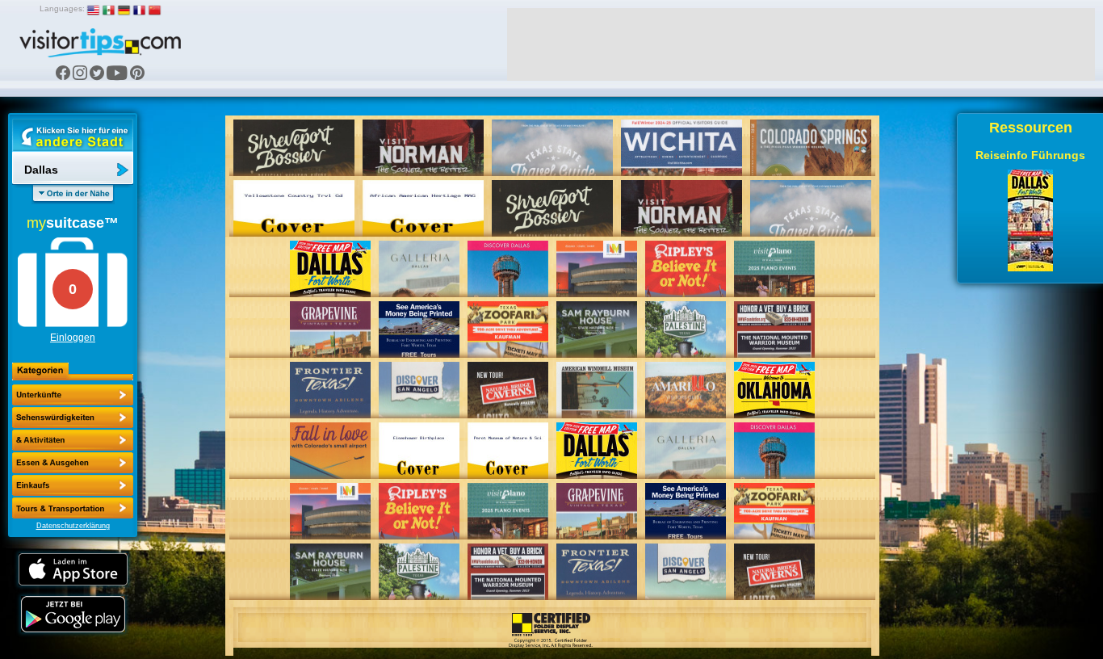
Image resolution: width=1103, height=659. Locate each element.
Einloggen (72, 337)
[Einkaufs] (72, 462)
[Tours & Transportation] (72, 485)
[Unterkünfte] (72, 394)
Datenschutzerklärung (73, 526)
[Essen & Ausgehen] (72, 440)
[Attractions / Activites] (72, 417)
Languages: (62, 8)
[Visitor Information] (72, 507)
